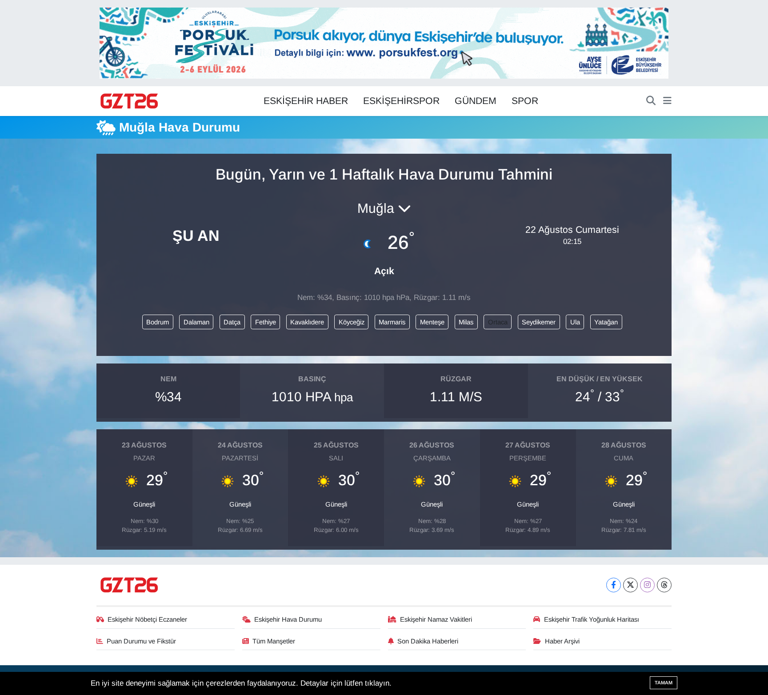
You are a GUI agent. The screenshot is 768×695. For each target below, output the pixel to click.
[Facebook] (613, 585)
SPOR (525, 101)
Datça (232, 322)
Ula (575, 322)
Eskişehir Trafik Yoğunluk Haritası (591, 619)
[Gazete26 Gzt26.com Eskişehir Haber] (129, 101)
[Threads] (664, 585)
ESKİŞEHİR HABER (306, 101)
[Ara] (651, 101)
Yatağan (606, 322)
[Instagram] (647, 585)
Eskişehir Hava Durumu (288, 619)
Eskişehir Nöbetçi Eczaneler (147, 619)
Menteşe (432, 322)
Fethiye (265, 322)
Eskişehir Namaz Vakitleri (436, 619)
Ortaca (498, 322)
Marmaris (392, 322)
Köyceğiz (351, 322)
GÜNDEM (475, 101)
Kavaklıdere (307, 322)
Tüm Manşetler (273, 641)
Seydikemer (539, 322)
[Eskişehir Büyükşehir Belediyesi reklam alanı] (384, 42)
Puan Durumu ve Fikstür (141, 641)
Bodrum (157, 322)
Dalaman (196, 322)
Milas (466, 322)
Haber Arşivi (562, 641)
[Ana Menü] (667, 101)
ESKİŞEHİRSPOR (401, 101)
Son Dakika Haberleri (427, 641)
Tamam (663, 682)
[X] (630, 585)
